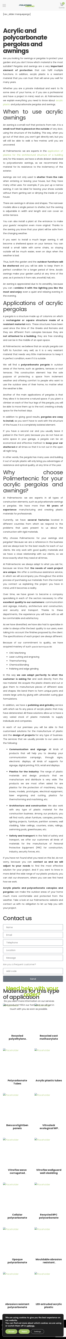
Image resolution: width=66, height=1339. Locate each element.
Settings (37, 1331)
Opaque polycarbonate (17, 1261)
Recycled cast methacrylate (49, 1037)
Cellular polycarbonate (17, 1216)
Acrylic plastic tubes (49, 1080)
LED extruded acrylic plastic (49, 1305)
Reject (24, 1331)
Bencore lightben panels (17, 1126)
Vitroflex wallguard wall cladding (48, 1171)
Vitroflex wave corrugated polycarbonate (17, 1173)
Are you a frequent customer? (19, 964)
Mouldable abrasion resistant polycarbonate (49, 1262)
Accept (11, 1331)
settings (30, 1325)
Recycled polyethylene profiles (17, 1039)
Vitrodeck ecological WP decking (49, 1128)
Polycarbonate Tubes (17, 1082)
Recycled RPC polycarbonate (48, 1216)
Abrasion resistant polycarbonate (17, 1305)
